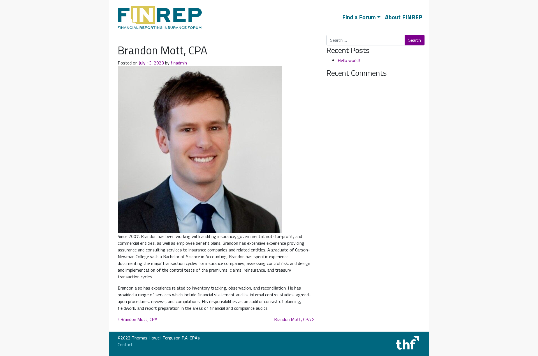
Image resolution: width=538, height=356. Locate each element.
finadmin (179, 62)
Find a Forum (359, 17)
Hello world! (349, 60)
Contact (125, 344)
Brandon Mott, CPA (138, 319)
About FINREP (403, 17)
